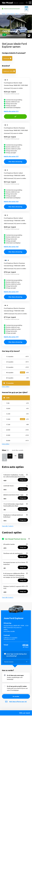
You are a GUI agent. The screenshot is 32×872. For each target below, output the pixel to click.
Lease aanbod (10, 13)
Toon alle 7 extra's (7, 526)
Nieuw (17, 13)
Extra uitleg (5, 386)
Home (3, 13)
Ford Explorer (24, 13)
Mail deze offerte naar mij (18, 701)
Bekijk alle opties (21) (11, 111)
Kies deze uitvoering (15, 116)
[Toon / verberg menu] (30, 2)
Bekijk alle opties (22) (11, 201)
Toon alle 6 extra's (7, 597)
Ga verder (16, 696)
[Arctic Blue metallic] (4, 457)
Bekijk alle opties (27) (11, 156)
